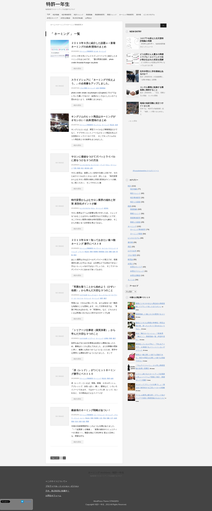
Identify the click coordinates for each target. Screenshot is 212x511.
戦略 (110, 251)
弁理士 (130, 264)
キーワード (97, 248)
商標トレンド (112, 15)
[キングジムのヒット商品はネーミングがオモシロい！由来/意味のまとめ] (59, 133)
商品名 (112, 125)
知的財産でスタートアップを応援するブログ (106, 476)
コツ (74, 298)
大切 (100, 418)
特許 (82, 168)
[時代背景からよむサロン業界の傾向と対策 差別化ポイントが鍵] (59, 216)
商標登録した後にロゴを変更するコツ (150, 314)
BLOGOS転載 (78, 18)
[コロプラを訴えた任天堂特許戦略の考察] (132, 48)
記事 (91, 168)
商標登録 (102, 88)
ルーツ (82, 418)
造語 (74, 255)
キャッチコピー (93, 295)
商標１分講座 (135, 222)
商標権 (95, 251)
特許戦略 (56, 15)
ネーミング (102, 51)
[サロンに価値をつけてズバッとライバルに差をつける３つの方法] (59, 173)
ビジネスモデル (149, 15)
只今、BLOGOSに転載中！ (57, 491)
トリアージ (91, 338)
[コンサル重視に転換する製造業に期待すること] (132, 97)
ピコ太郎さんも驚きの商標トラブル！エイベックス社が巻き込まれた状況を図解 (152, 57)
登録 (72, 421)
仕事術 (106, 338)
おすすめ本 (83, 295)
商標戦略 (89, 15)
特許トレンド (78, 15)
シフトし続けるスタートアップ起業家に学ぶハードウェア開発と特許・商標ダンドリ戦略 (150, 377)
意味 (104, 418)
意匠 (129, 247)
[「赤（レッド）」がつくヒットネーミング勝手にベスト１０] (59, 387)
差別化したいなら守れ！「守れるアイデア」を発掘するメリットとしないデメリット (150, 347)
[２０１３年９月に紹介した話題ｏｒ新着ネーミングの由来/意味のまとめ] (59, 60)
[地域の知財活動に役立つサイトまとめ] (132, 113)
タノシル (131, 280)
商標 (78, 168)
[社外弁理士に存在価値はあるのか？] (132, 81)
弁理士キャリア (52, 18)
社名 (76, 421)
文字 (111, 418)
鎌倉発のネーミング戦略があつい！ (91, 410)
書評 (105, 298)
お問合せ (88, 18)
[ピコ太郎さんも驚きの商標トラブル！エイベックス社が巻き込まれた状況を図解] (132, 64)
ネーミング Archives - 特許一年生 (106, 472)
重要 (87, 421)
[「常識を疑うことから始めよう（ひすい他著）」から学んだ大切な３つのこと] (59, 303)
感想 (101, 298)
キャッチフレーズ (105, 295)
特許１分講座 (135, 202)
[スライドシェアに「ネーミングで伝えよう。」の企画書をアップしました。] (59, 96)
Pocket (28, 501)
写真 (74, 168)
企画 (97, 88)
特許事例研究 (66, 15)
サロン (107, 165)
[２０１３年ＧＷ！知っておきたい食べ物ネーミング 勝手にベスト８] (59, 257)
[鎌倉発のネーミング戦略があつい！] (59, 427)
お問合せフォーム (53, 496)
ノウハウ (81, 251)
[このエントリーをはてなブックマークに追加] (22, 502)
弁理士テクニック (137, 271)
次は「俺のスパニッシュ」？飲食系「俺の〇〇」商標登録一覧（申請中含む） (150, 336)
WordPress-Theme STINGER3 (106, 501)
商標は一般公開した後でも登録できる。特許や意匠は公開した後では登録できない (150, 358)
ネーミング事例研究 (126, 15)
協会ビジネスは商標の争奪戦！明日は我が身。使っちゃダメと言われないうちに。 (150, 326)
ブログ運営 (83, 88)
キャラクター (95, 165)
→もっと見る (132, 121)
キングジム (97, 125)
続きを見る (77, 68)
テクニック (112, 248)
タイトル (105, 248)
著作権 (138, 15)
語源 (80, 421)
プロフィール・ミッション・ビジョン (62, 486)
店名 (106, 251)
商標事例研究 (100, 15)
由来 (116, 125)
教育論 (130, 259)
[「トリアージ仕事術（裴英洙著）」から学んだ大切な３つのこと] (59, 347)
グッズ (102, 165)
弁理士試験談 (65, 18)
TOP (48, 14)
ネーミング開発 (136, 234)
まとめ (96, 51)
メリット (76, 418)
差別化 (106, 208)
